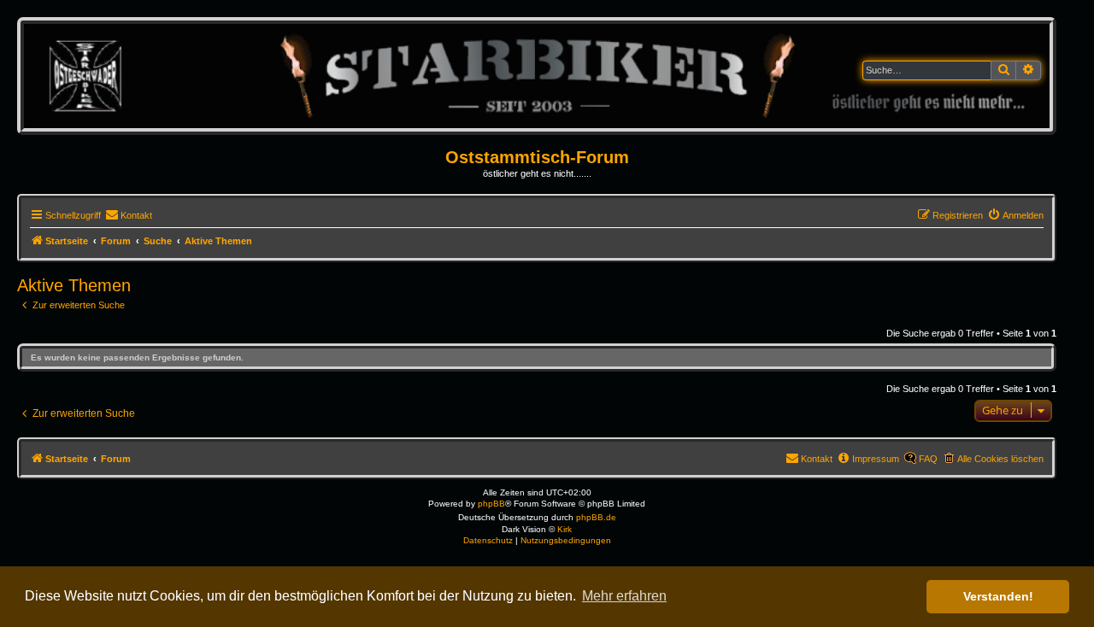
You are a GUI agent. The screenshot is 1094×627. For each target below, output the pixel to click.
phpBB (491, 503)
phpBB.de (596, 517)
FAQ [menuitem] (928, 459)
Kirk (564, 529)
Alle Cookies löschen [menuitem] (1000, 459)
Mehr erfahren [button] (624, 596)
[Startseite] (537, 75)
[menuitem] (128, 215)
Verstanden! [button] (998, 596)
